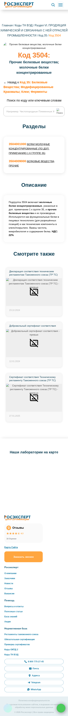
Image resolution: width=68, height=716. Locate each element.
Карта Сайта (11, 547)
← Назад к (28, 87)
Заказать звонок (23, 556)
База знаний (10, 616)
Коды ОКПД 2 (11, 649)
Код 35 (43, 35)
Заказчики (9, 578)
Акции (7, 621)
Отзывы (8, 588)
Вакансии (9, 593)
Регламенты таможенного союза (21, 634)
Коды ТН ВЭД (24, 25)
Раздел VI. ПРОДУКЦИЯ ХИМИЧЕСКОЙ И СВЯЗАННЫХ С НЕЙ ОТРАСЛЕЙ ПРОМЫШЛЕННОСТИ (34, 30)
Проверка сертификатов (17, 644)
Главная (7, 25)
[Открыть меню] (60, 5)
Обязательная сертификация (19, 639)
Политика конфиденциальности (34, 700)
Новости (8, 583)
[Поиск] (53, 4)
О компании (10, 573)
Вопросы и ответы (14, 606)
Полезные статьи (13, 611)
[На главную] (19, 5)
